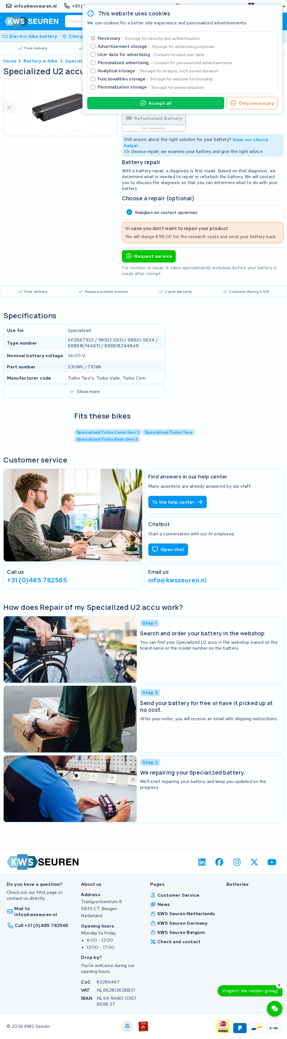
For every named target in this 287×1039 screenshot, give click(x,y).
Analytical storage (158, 71)
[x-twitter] (254, 862)
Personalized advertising (165, 63)
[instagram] (237, 862)
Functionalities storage (155, 79)
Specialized (78, 61)
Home (10, 61)
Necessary (149, 38)
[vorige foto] (10, 107)
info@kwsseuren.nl (177, 580)
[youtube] (272, 862)
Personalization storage (151, 87)
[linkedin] (202, 862)
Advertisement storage (157, 46)
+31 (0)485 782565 (37, 580)
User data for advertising (151, 54)
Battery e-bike (41, 61)
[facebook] (219, 862)
